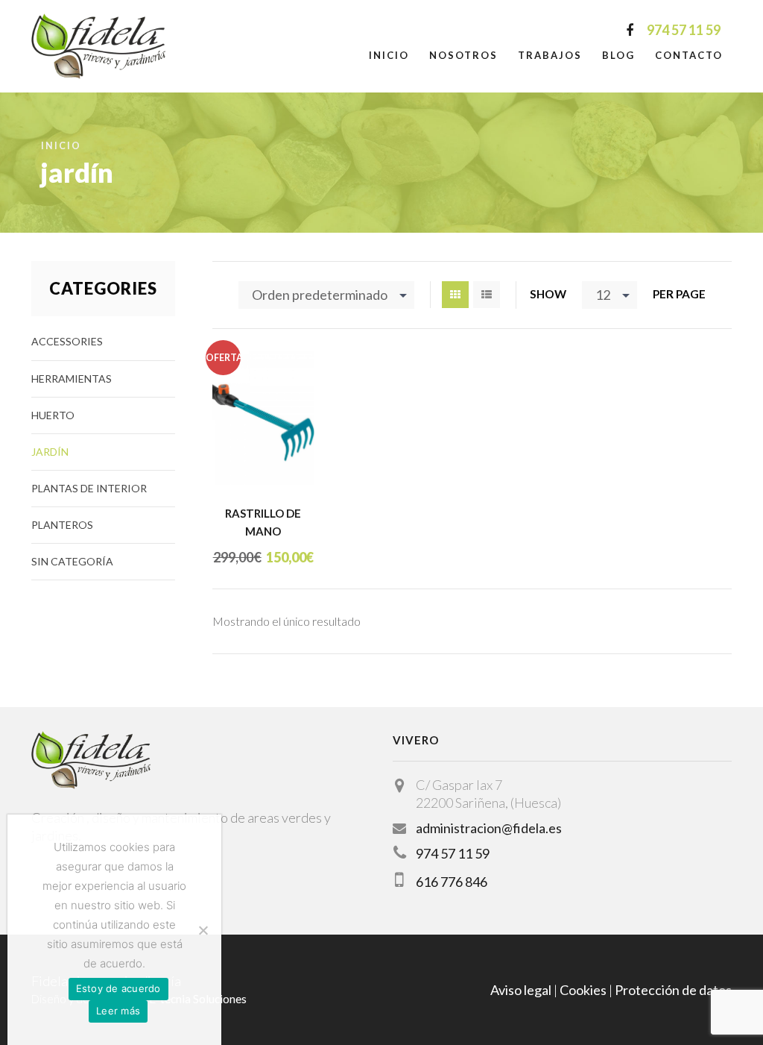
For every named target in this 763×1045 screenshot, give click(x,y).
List (486, 294)
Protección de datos (673, 990)
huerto (53, 415)
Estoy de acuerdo (118, 988)
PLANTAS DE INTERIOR (89, 488)
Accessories (67, 341)
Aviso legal (520, 990)
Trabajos (550, 55)
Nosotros (463, 55)
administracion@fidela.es (489, 828)
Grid (455, 294)
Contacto (689, 55)
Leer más (118, 1011)
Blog (618, 55)
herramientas (71, 378)
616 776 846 (451, 881)
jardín (50, 451)
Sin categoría (72, 561)
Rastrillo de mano (263, 522)
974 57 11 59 (453, 853)
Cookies (583, 990)
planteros (62, 524)
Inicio (389, 55)
